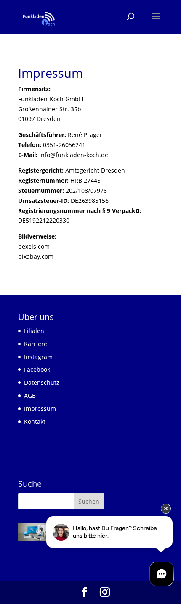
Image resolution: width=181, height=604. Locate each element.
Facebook (37, 369)
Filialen (34, 331)
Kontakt (34, 421)
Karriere (35, 344)
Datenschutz (41, 382)
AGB (30, 395)
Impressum (40, 408)
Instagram (38, 357)
